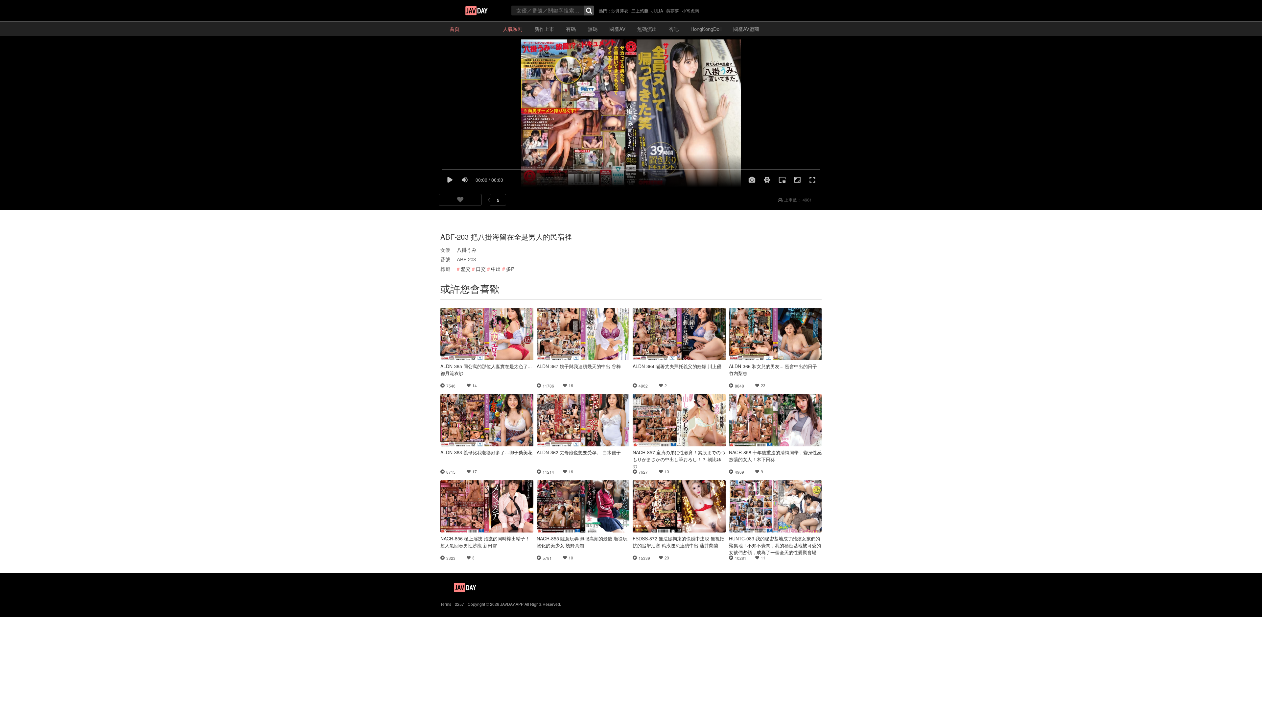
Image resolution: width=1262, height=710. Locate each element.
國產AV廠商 (746, 28)
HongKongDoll (705, 28)
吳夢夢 (672, 11)
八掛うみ (467, 249)
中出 (496, 268)
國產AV (617, 28)
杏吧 (674, 28)
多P (510, 268)
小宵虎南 (690, 11)
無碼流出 (647, 28)
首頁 (454, 28)
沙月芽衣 (619, 11)
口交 (481, 268)
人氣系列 (513, 28)
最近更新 (481, 28)
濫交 (466, 268)
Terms (445, 604)
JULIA (657, 11)
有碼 (571, 28)
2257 (459, 604)
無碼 (592, 28)
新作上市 (544, 28)
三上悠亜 (639, 11)
